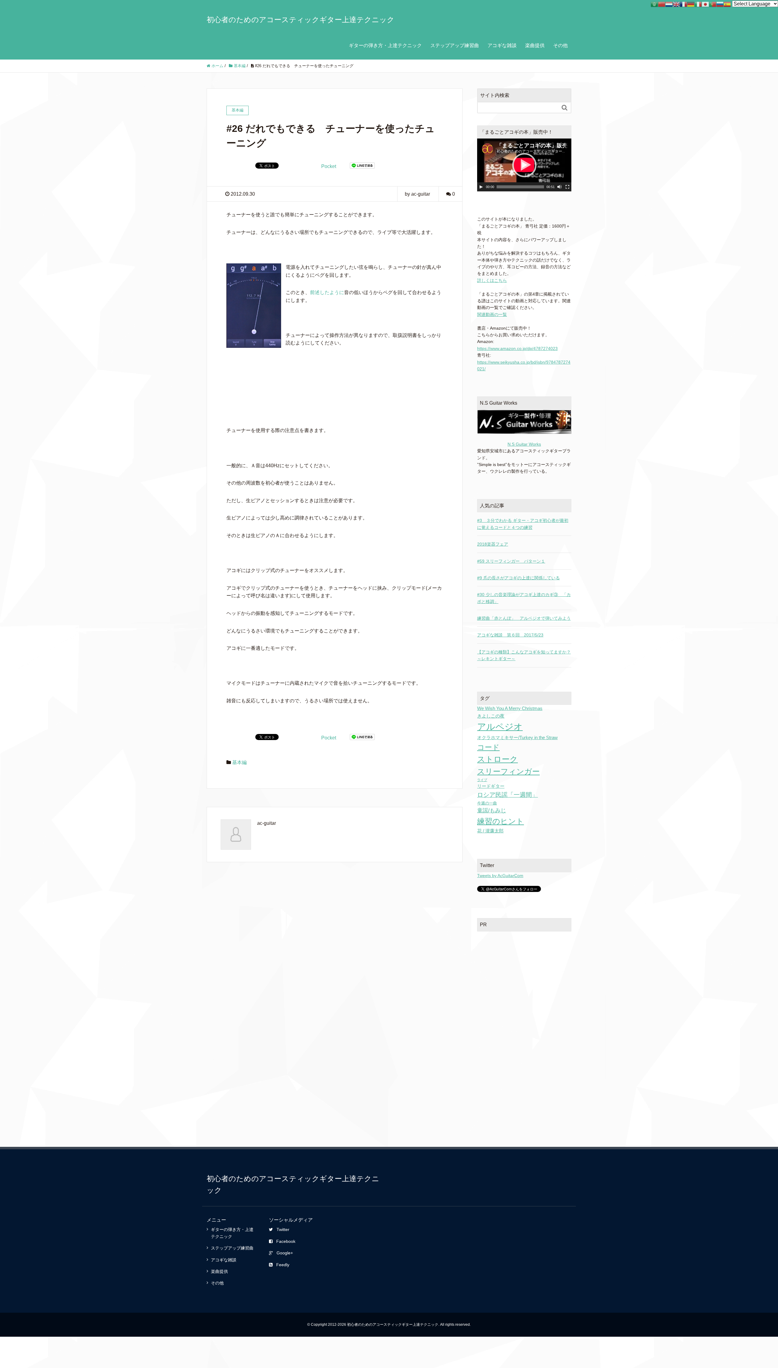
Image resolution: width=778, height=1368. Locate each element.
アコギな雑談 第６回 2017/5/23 (510, 635)
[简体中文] (661, 3)
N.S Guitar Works (524, 444)
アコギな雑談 (502, 45)
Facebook (285, 1241)
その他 (560, 45)
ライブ (482, 780)
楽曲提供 (535, 45)
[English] (676, 3)
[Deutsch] (690, 3)
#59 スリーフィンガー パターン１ (511, 561)
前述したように (327, 292)
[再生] (481, 186)
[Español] (727, 3)
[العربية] (654, 3)
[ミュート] (559, 186)
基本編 (239, 762)
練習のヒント (500, 821)
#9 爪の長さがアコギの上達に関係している (518, 577)
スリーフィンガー (508, 771)
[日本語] (705, 3)
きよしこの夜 (490, 715)
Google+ (285, 1252)
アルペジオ (500, 727)
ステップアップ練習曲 (454, 45)
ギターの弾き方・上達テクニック (385, 45)
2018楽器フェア (492, 544)
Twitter (283, 1229)
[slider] (520, 186)
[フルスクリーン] (567, 186)
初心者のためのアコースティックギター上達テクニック (300, 19)
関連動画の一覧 (492, 314)
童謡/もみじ (491, 810)
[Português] (712, 3)
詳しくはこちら (492, 280)
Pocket (328, 166)
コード (488, 747)
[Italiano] (698, 3)
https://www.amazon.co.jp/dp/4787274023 (517, 348)
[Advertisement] (524, 976)
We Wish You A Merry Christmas (509, 708)
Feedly (282, 1264)
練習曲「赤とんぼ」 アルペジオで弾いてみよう (524, 618)
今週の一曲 (487, 803)
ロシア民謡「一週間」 (507, 794)
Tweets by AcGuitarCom (500, 875)
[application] (524, 165)
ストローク (497, 759)
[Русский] (720, 3)
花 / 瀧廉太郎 (490, 830)
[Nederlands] (669, 3)
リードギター (490, 786)
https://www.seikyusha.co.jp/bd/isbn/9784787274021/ (523, 365)
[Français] (683, 3)
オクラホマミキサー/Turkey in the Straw (517, 737)
